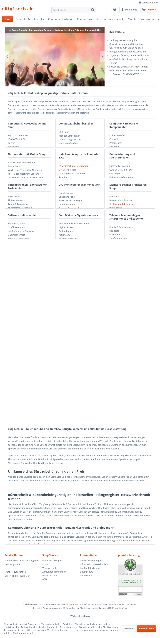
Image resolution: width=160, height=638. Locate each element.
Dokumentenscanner (79, 208)
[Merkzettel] (114, 10)
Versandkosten (72, 604)
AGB (44, 579)
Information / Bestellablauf (94, 564)
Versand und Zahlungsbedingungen (54, 570)
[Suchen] (93, 10)
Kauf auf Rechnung (90, 568)
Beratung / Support (52, 560)
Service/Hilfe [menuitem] (148, 2)
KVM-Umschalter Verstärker (73, 165)
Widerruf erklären (80, 616)
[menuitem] (73, 10)
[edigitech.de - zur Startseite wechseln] (19, 11)
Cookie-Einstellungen (91, 560)
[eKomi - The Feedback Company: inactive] (136, 577)
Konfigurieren (146, 628)
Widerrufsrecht (50, 575)
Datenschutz (86, 571)
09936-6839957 (15, 572)
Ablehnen (129, 628)
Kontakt (46, 564)
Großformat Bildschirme (122, 203)
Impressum (86, 575)
